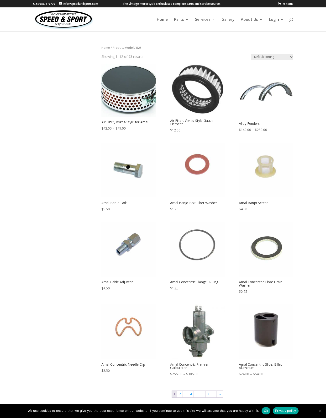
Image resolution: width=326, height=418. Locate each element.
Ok (266, 411)
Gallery (228, 20)
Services (202, 20)
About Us (249, 20)
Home (162, 20)
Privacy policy (285, 411)
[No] (320, 410)
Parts (179, 20)
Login (274, 20)
